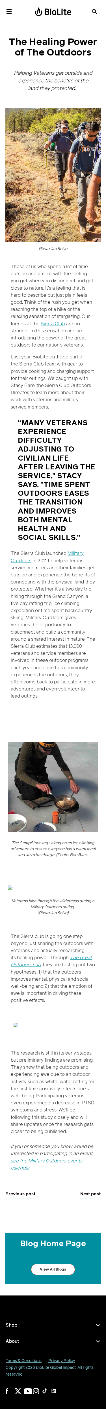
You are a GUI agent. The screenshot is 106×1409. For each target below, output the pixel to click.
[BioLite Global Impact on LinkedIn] (57, 1395)
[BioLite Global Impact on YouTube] (30, 1395)
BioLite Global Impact (56, 1367)
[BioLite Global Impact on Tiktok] (48, 1395)
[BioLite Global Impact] (53, 11)
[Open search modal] (94, 11)
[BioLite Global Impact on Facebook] (12, 1395)
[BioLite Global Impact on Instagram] (39, 1395)
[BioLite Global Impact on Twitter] (21, 1395)
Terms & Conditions (24, 1360)
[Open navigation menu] (9, 11)
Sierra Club (53, 323)
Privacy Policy (61, 1360)
